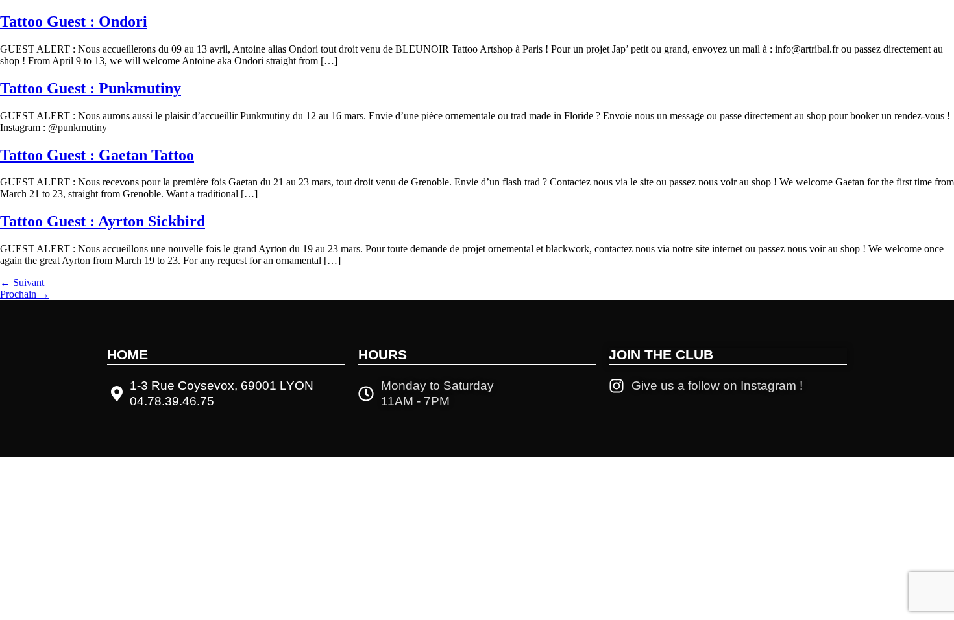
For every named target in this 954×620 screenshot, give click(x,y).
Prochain (24, 294)
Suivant (22, 282)
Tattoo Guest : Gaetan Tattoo (97, 155)
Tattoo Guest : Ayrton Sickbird (102, 221)
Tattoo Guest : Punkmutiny (90, 88)
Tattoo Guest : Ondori (73, 21)
